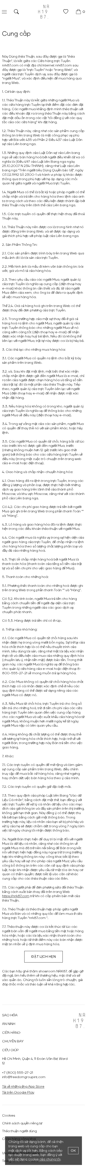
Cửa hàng (11, 1033)
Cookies (8, 1115)
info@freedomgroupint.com (23, 1077)
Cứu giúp (10, 1050)
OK (73, 1151)
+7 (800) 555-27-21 (17, 1073)
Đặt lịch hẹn (43, 957)
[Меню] (4, 11)
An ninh (8, 1024)
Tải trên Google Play (18, 1092)
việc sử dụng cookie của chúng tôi (34, 1159)
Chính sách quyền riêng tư (22, 1123)
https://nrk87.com (15, 896)
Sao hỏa (10, 1015)
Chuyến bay (13, 1041)
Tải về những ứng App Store (23, 1086)
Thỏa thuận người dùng (19, 1131)
